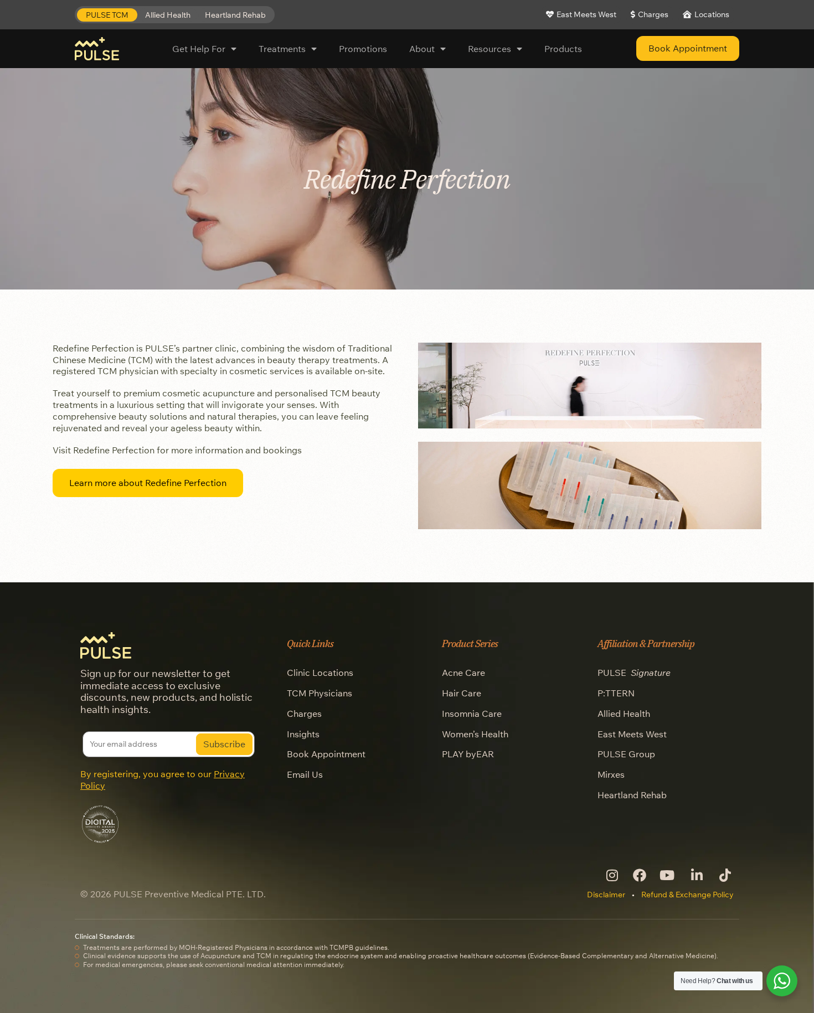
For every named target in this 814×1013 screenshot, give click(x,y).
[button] (107, 15)
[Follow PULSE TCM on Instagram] (611, 875)
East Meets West (632, 734)
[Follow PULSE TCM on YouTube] (667, 875)
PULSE (634, 672)
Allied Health (623, 713)
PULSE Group (626, 753)
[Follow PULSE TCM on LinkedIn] (695, 875)
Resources (489, 48)
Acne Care (463, 672)
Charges (304, 713)
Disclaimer (606, 895)
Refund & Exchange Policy (687, 895)
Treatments (282, 48)
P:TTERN (616, 693)
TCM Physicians (319, 693)
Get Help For (198, 48)
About (422, 48)
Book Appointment (326, 753)
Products (563, 48)
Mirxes (611, 774)
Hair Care (461, 693)
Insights (303, 734)
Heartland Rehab (632, 794)
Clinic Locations (320, 672)
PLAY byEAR (468, 753)
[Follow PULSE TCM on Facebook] (639, 875)
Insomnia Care (472, 713)
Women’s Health (475, 734)
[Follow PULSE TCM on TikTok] (724, 875)
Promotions (363, 48)
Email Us (305, 774)
